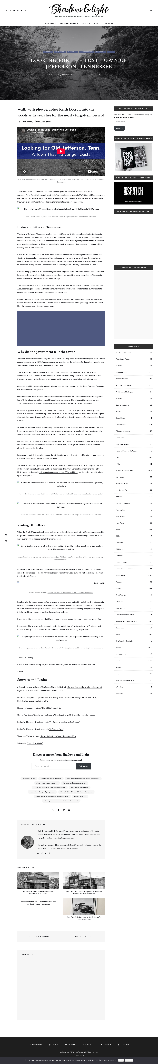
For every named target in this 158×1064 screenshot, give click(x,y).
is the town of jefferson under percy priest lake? (49, 787)
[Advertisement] (61, 328)
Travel (118, 648)
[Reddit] (6, 541)
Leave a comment (105, 75)
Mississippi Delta (122, 484)
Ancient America (122, 379)
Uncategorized (121, 654)
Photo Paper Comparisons (125, 569)
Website (38, 853)
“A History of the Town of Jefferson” (64, 722)
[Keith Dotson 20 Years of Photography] (133, 157)
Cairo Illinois (120, 418)
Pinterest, (60, 664)
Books (118, 411)
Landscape (59, 52)
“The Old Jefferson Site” (51, 708)
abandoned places (29, 778)
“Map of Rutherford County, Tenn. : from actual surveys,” (58, 697)
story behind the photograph (126, 621)
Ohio (118, 536)
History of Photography (124, 470)
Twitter (21, 10)
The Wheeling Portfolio (124, 641)
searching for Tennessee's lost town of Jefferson (52, 796)
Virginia (118, 667)
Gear (118, 457)
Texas (118, 634)
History (47, 52)
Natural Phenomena (123, 503)
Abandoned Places (122, 359)
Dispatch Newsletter (123, 431)
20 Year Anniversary (123, 352)
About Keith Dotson (69, 23)
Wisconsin (119, 693)
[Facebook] (6, 529)
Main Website (50, 23)
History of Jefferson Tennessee (46, 783)
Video (111, 52)
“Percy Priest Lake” (35, 743)
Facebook (25, 10)
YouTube (14, 10)
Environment (120, 438)
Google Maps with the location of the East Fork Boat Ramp (70, 592)
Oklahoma (120, 543)
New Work (120, 523)
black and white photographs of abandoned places (83, 778)
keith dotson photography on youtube (42, 792)
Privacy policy (79, 1055)
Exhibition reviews (122, 444)
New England (120, 510)
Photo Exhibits (121, 562)
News (118, 530)
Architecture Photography (125, 392)
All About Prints (121, 372)
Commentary (121, 425)
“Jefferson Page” (56, 729)
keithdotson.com (88, 664)
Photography (86, 52)
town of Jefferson (80, 796)
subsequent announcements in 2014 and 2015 (58, 472)
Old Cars (119, 549)
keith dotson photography (79, 787)
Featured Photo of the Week (126, 451)
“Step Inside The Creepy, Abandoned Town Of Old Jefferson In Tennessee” (64, 715)
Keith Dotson (51, 75)
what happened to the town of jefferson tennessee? (61, 801)
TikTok (10, 10)
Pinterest (18, 10)
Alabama (119, 366)
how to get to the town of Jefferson (74, 783)
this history (75, 400)
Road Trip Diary (122, 595)
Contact (86, 23)
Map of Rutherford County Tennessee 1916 (58, 736)
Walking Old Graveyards (125, 680)
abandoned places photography (51, 778)
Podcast (98, 23)
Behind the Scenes (122, 405)
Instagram (7, 10)
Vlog (117, 674)
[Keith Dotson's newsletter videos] (133, 193)
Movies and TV (121, 490)
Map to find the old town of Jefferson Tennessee (76, 792)
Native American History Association (83, 198)
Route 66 (119, 602)
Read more (129, 1060)
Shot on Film (120, 608)
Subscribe (83, 766)
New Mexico (120, 516)
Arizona (119, 398)
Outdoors (119, 556)
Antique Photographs (123, 385)
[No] (155, 1060)
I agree (120, 1060)
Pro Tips (119, 589)
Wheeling (119, 687)
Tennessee (100, 52)
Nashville (72, 52)
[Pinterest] (6, 535)
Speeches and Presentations (126, 615)
